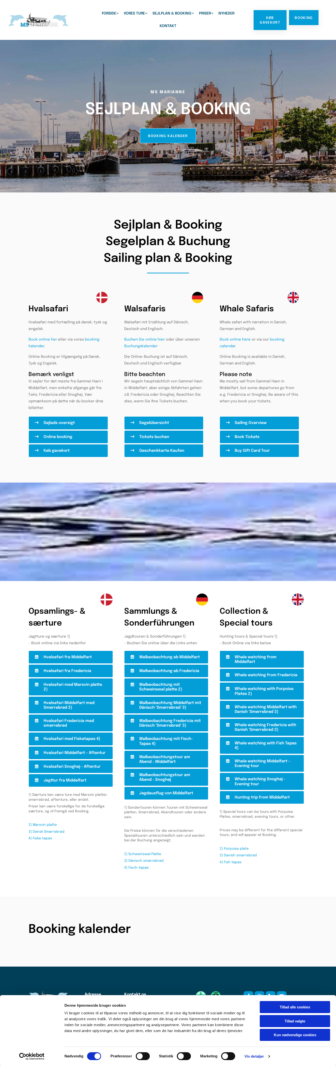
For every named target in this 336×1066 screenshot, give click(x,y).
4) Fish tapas (231, 862)
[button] (270, 20)
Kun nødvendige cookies (295, 1035)
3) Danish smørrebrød (238, 855)
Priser (205, 14)
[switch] (143, 1056)
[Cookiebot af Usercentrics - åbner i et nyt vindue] (31, 1056)
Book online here (235, 340)
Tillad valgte (295, 1021)
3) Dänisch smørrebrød (144, 860)
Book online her (43, 340)
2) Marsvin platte (43, 825)
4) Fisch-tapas (136, 867)
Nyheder (226, 14)
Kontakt (168, 26)
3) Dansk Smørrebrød (46, 831)
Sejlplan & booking (172, 14)
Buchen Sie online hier (144, 340)
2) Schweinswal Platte (142, 854)
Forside (109, 14)
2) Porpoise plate (234, 848)
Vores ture (134, 14)
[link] (110, 13)
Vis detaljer (254, 1056)
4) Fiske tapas (40, 838)
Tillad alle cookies (295, 1007)
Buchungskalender (141, 346)
